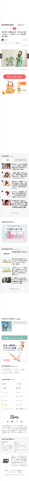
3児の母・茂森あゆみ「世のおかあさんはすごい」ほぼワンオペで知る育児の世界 (14, 34)
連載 (5, 388)
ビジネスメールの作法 (7, 372)
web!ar (16, 442)
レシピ (5, 396)
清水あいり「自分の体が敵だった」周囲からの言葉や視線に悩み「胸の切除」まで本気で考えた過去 (19, 166)
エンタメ (6, 400)
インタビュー (17, 369)
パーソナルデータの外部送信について (17, 470)
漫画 (20, 388)
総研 (5, 384)
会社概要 (20, 472)
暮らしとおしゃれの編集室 (7, 445)
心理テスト (17, 372)
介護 (23, 369)
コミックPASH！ (5, 449)
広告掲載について (23, 408)
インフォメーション (8, 409)
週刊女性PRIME (5, 442)
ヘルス (20, 400)
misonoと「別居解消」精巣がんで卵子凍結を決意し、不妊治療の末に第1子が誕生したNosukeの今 (19, 194)
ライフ (20, 404)
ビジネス (21, 396)
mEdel (3, 444)
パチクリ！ (17, 447)
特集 (20, 384)
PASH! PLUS (17, 444)
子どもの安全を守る (6, 369)
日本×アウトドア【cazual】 (20, 445)
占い (20, 392)
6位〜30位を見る (14, 213)
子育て (5, 404)
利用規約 (6, 470)
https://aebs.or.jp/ (23, 465)
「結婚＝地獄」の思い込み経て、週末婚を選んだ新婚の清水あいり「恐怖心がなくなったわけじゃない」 (19, 175)
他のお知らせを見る (14, 288)
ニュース (6, 392)
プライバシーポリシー (11, 472)
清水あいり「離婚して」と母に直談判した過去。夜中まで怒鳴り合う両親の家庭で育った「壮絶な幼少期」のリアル (19, 185)
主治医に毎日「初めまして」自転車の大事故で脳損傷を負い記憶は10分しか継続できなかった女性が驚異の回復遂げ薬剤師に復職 (19, 204)
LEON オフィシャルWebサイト (8, 447)
